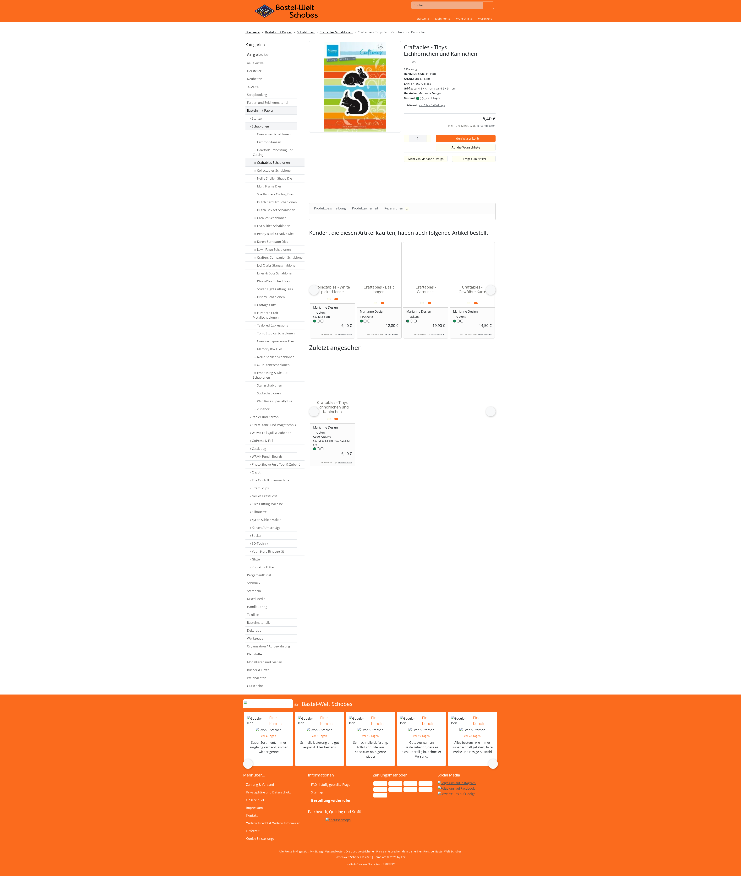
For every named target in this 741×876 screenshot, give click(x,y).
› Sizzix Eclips (259, 488)
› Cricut (255, 472)
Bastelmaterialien (259, 622)
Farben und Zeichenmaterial (267, 102)
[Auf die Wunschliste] (329, 299)
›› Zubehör (261, 409)
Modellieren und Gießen (264, 662)
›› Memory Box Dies (268, 349)
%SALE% (253, 87)
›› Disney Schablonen (269, 297)
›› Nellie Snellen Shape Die (272, 178)
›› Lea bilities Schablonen (271, 226)
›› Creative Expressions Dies (273, 341)
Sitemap (317, 792)
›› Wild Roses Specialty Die (272, 401)
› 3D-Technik (258, 543)
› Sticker (255, 535)
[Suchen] (488, 5)
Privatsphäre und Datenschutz (268, 792)
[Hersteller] (301, 71)
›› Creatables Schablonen (272, 134)
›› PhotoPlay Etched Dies (271, 281)
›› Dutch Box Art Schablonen (274, 210)
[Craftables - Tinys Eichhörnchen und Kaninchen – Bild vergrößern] (355, 86)
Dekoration (255, 630)
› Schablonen (259, 126)
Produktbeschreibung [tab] (330, 208)
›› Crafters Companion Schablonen (279, 257)
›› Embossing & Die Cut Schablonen (270, 375)
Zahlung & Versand (260, 784)
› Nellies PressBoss (263, 496)
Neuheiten (254, 79)
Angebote (258, 54)
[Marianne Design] (482, 69)
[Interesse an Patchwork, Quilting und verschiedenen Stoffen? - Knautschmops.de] (338, 819)
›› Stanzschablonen (267, 385)
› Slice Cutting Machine (266, 504)
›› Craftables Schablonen (271, 162)
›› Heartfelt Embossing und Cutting (273, 152)
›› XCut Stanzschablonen (271, 365)
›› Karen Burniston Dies (270, 242)
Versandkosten (486, 125)
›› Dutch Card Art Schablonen (275, 202)
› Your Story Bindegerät (266, 551)
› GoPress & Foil (261, 441)
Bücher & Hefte (258, 670)
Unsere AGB (255, 800)
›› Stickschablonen (267, 393)
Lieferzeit (253, 831)
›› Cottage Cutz (264, 305)
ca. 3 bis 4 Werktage (432, 105)
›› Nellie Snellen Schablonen (273, 357)
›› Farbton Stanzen (267, 142)
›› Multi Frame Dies (267, 186)
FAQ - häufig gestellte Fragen (331, 784)
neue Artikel (255, 63)
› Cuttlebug (257, 448)
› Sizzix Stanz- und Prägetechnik (272, 425)
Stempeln (254, 591)
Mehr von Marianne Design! (426, 159)
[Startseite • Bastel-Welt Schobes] (286, 11)
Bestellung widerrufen (331, 800)
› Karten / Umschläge (265, 528)
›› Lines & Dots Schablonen (273, 273)
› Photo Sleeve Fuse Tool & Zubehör (275, 464)
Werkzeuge (255, 638)
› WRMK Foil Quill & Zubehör (270, 433)
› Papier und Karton (264, 417)
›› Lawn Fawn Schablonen (272, 249)
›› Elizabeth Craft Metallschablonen (266, 315)
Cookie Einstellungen (261, 838)
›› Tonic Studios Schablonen (274, 333)
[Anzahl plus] (428, 138)
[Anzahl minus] (406, 138)
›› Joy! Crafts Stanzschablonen (275, 265)
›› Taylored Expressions (270, 325)
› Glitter (255, 559)
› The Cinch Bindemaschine (269, 480)
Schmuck (253, 583)
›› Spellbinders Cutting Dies (273, 194)
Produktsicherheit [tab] (365, 208)
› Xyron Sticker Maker (265, 520)
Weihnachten (256, 678)
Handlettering (257, 607)
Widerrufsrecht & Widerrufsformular (273, 823)
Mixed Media (256, 599)
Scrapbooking (257, 95)
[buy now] (336, 299)
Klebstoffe (254, 654)
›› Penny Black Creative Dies (273, 234)
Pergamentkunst (259, 575)
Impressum (254, 808)
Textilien (253, 615)
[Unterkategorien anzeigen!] (301, 79)
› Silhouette (258, 512)
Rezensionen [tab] (396, 208)
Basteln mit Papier (260, 110)
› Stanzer (256, 118)
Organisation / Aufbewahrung (268, 646)
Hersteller (254, 71)
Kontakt (252, 815)
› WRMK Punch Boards (266, 456)
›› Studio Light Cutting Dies (273, 289)
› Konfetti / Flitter (262, 567)
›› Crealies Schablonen (270, 218)
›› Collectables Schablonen (273, 170)
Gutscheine (255, 686)
